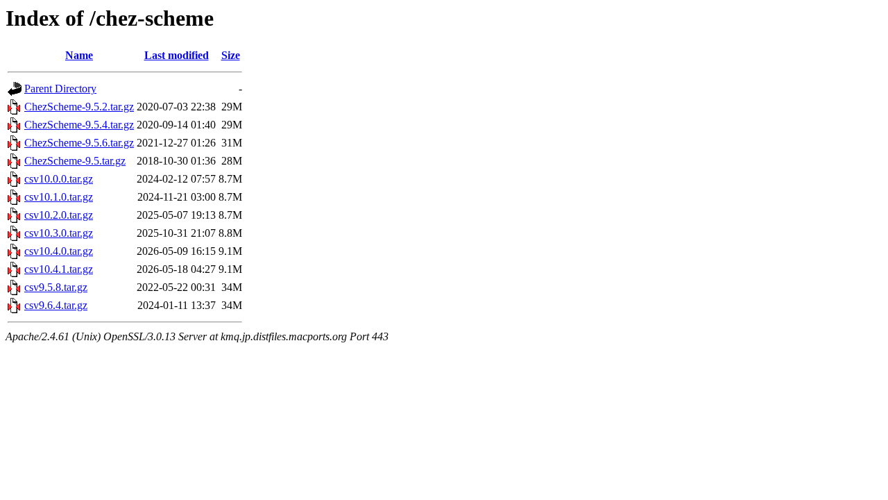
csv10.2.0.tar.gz (58, 215)
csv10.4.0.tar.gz (58, 251)
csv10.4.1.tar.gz (58, 269)
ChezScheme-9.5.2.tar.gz (79, 106)
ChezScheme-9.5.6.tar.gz (79, 143)
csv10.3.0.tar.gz (58, 233)
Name (79, 55)
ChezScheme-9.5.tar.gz (75, 161)
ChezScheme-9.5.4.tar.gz (79, 125)
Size (230, 55)
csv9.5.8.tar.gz (55, 287)
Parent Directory (60, 88)
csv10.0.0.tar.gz (58, 179)
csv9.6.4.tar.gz (55, 305)
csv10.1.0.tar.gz (58, 197)
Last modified (176, 55)
